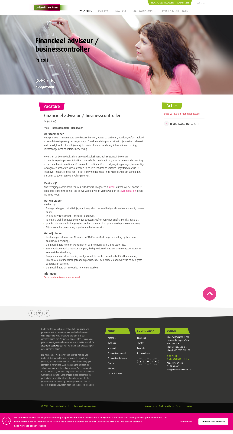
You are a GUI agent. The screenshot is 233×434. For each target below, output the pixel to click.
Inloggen (168, 2)
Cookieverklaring (166, 406)
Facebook (141, 338)
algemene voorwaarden (52, 346)
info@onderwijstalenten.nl (179, 370)
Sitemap (111, 368)
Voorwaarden (151, 406)
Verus (94, 406)
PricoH (111, 187)
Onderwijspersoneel (144, 11)
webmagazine (128, 191)
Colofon (111, 363)
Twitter (140, 343)
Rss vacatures (143, 353)
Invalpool (120, 11)
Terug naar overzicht (184, 124)
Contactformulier (115, 373)
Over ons (103, 11)
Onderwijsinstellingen (175, 11)
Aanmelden (182, 2)
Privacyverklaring (184, 406)
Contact (200, 2)
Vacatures (85, 11)
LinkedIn (141, 348)
